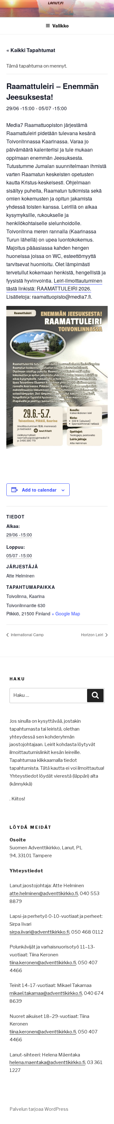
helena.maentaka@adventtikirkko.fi (47, 1062)
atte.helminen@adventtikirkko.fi (44, 893)
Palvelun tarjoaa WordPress (39, 1109)
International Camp (27, 634)
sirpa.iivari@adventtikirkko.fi (39, 932)
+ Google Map (66, 613)
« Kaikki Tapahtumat (30, 50)
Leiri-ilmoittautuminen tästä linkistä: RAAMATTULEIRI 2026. (54, 284)
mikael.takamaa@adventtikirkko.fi (46, 993)
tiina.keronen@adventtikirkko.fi (43, 963)
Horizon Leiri (92, 634)
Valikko (60, 25)
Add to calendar (39, 490)
